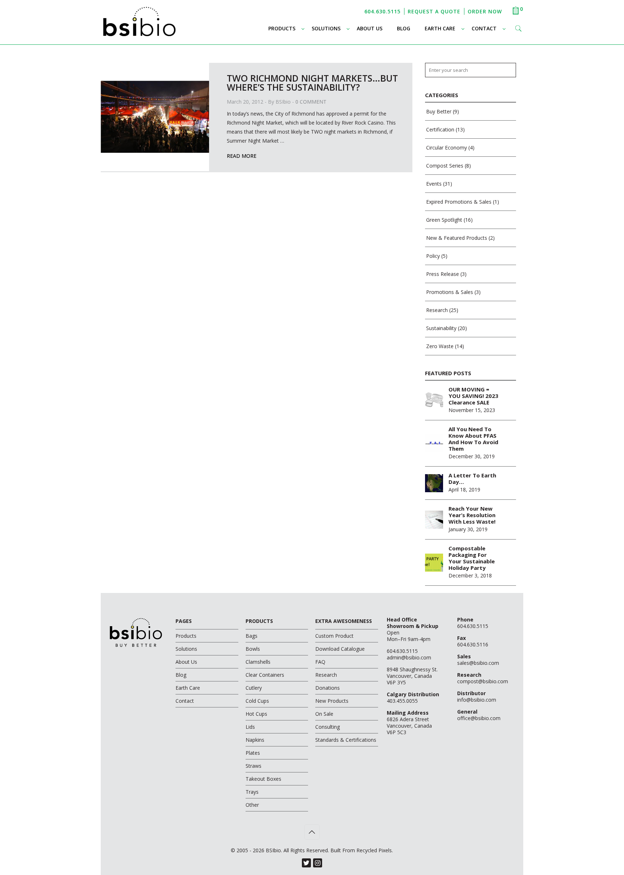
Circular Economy (446, 147)
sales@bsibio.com (478, 662)
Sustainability (441, 328)
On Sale (324, 713)
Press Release (442, 273)
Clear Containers (265, 674)
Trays (252, 791)
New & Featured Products (456, 237)
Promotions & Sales (449, 292)
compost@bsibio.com (482, 681)
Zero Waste (440, 346)
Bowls (253, 648)
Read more (241, 155)
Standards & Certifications (345, 739)
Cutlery (254, 687)
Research (437, 310)
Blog (181, 674)
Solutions (186, 648)
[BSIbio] (139, 28)
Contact (185, 700)
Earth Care (188, 687)
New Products (331, 700)
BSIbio (283, 101)
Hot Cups (256, 713)
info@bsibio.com (476, 699)
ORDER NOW (485, 11)
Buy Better (438, 111)
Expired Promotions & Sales (458, 201)
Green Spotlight (444, 219)
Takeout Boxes (263, 778)
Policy (433, 255)
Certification (440, 129)
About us (186, 661)
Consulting (327, 726)
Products (186, 635)
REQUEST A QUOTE (434, 11)
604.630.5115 (382, 11)
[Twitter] (306, 862)
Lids (250, 726)
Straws (253, 765)
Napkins (255, 739)
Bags (251, 635)
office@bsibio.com (478, 718)
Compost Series (444, 165)
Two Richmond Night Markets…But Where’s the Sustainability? (312, 82)
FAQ (320, 661)
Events (434, 183)
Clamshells (258, 661)
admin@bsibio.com (409, 657)
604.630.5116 (472, 644)
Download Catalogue (340, 648)
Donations (327, 687)
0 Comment (310, 101)
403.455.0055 (402, 700)
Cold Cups (257, 700)
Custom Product (334, 635)
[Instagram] (317, 862)
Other (252, 804)
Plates (253, 752)
